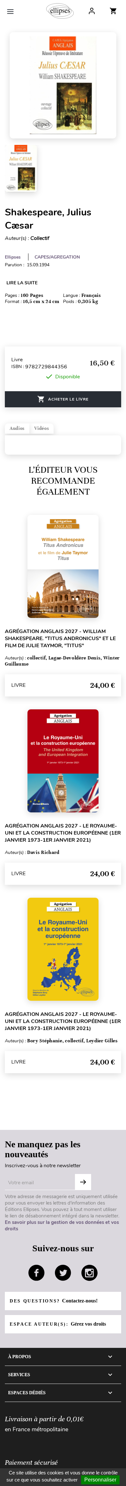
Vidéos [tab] (41, 428)
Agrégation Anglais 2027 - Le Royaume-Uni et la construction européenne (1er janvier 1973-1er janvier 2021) (63, 833)
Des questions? (54, 1300)
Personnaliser (100, 1479)
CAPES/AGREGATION (57, 257)
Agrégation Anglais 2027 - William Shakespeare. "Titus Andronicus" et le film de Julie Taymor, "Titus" (60, 638)
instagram (89, 1273)
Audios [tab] (17, 428)
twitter (63, 1273)
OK (83, 1182)
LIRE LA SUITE (21, 283)
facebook (36, 1273)
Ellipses (13, 257)
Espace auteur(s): (58, 1324)
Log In (92, 11)
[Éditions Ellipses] (60, 11)
